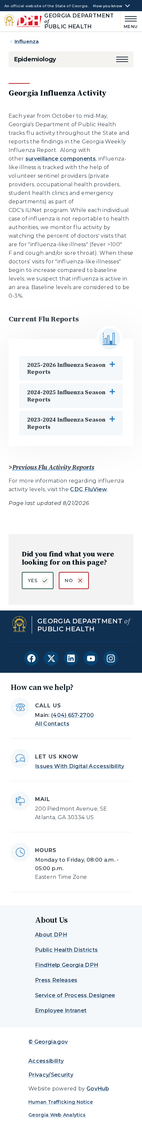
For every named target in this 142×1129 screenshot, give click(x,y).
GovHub (98, 1088)
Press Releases (56, 980)
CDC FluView (88, 489)
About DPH (51, 935)
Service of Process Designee (75, 995)
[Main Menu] (129, 21)
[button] (122, 59)
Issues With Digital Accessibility (79, 766)
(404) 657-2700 (72, 715)
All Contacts (52, 724)
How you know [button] (107, 6)
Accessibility (46, 1061)
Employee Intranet (61, 1010)
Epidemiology (35, 59)
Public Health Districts (66, 950)
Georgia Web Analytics (57, 1115)
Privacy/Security (50, 1075)
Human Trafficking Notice (60, 1102)
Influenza (27, 41)
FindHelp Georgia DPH (66, 965)
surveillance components (60, 159)
